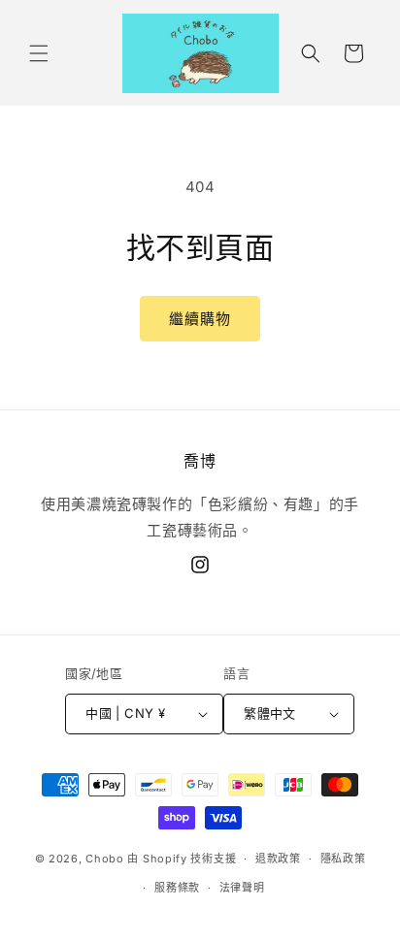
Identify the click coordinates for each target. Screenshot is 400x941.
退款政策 (278, 858)
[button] (38, 53)
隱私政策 (343, 858)
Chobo (104, 858)
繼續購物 (200, 318)
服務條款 (177, 887)
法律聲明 (242, 887)
